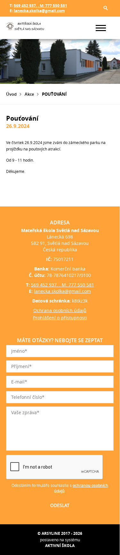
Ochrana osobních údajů (59, 310)
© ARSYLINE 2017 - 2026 (59, 533)
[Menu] (101, 28)
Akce (29, 94)
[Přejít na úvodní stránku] (25, 27)
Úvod (11, 94)
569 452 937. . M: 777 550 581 (40, 5)
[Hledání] (105, 8)
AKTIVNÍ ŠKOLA (60, 545)
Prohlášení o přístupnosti (60, 318)
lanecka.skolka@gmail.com (39, 10)
